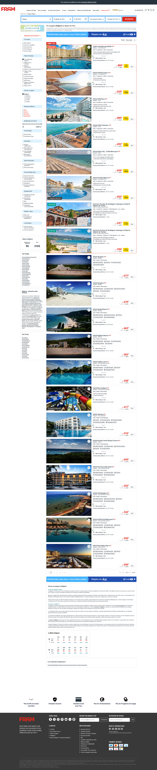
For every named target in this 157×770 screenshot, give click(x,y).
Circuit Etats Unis (25, 347)
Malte (55, 665)
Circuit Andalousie (26, 340)
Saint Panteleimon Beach (32, 323)
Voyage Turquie (25, 263)
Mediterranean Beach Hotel (28, 325)
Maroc (57, 665)
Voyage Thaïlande (26, 266)
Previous (49, 57)
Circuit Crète (24, 353)
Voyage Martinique (26, 272)
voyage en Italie (68, 30)
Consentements (85, 748)
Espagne (66, 665)
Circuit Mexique (25, 342)
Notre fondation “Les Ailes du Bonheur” (60, 737)
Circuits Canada (25, 354)
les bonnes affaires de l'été (88, 2)
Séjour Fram (23, 14)
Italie (52, 665)
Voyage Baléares (26, 280)
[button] (31, 702)
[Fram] (8, 9)
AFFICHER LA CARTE (31, 28)
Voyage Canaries (25, 265)
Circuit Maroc (25, 337)
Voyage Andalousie (26, 283)
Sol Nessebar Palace (31, 316)
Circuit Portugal (25, 339)
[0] (151, 10)
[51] (28, 114)
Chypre (72, 665)
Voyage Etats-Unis (26, 277)
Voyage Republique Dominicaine (29, 257)
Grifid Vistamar (33, 301)
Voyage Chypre (25, 275)
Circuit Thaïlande (26, 345)
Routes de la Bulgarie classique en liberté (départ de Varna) (31, 299)
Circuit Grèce (25, 344)
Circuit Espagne (25, 357)
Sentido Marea (38, 300)
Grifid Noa (33, 307)
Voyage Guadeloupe (26, 274)
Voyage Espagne (25, 281)
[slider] (23, 124)
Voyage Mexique (25, 268)
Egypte (85, 665)
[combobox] (22, 19)
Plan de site (84, 746)
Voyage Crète (25, 278)
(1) (32, 35)
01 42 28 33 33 (139, 10)
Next (88, 57)
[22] (28, 116)
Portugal (49, 665)
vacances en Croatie (56, 30)
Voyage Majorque (26, 258)
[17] (28, 112)
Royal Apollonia (30, 326)
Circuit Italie (24, 350)
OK (133, 720)
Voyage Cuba (25, 271)
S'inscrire (104, 720)
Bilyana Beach (30, 319)
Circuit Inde (24, 348)
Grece (69, 665)
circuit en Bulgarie (120, 605)
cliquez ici (57, 767)
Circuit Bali (24, 351)
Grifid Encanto (25, 301)
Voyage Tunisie (25, 260)
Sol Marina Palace (34, 315)
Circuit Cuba (24, 356)
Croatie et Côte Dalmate (79, 665)
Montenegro (61, 665)
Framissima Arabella (30, 300)
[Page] (50, 719)
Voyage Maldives (26, 285)
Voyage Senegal (25, 269)
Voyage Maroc (25, 261)
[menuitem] (31, 10)
